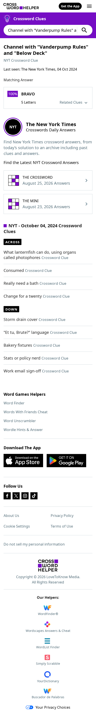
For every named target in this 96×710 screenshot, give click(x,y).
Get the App (70, 6)
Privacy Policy (62, 515)
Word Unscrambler (20, 420)
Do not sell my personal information (34, 544)
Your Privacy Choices (52, 707)
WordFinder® (48, 614)
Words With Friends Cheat (26, 411)
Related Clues (71, 102)
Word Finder (14, 403)
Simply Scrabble (48, 663)
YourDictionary (48, 681)
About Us (11, 515)
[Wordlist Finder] (48, 566)
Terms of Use (62, 526)
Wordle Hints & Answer (23, 429)
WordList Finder (48, 647)
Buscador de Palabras (48, 697)
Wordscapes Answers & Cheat (48, 631)
